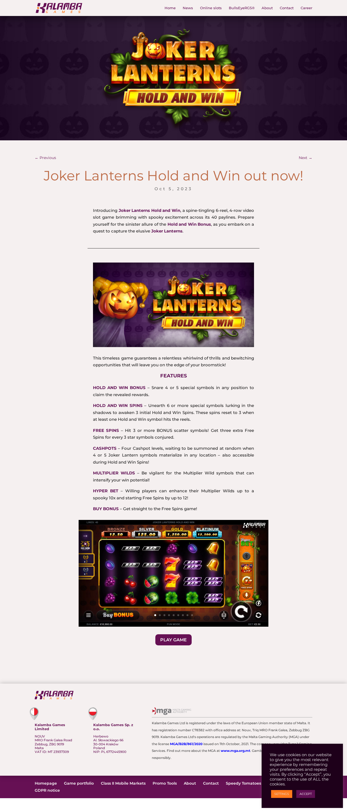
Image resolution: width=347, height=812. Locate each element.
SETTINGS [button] (281, 794)
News (188, 8)
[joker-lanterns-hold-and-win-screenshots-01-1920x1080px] (173, 626)
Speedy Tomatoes (243, 783)
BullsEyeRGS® (242, 8)
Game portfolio (79, 783)
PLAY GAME (173, 639)
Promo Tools (165, 783)
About (267, 8)
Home (170, 8)
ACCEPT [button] (306, 794)
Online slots (211, 8)
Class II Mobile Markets (123, 783)
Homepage (46, 783)
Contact (287, 8)
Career (306, 8)
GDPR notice (47, 790)
